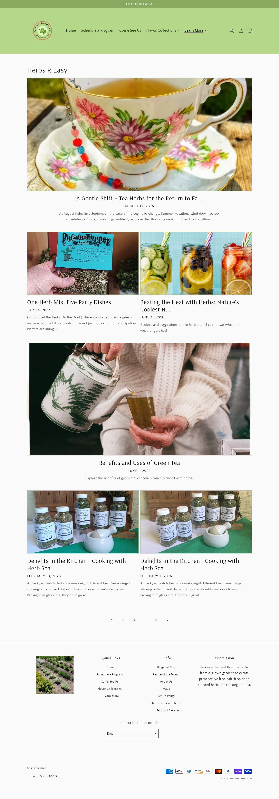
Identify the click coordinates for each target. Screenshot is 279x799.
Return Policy (166, 696)
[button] (163, 31)
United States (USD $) (44, 776)
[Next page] (167, 620)
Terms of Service (168, 710)
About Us (166, 681)
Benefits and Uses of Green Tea (139, 462)
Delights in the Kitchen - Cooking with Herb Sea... (76, 564)
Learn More (111, 696)
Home (110, 667)
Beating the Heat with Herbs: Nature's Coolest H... (189, 305)
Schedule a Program (109, 674)
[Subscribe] (154, 734)
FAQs (166, 689)
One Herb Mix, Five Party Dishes (69, 302)
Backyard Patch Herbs (241, 779)
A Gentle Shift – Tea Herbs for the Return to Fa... (139, 198)
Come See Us (110, 681)
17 (156, 620)
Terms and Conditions (166, 703)
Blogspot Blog (166, 667)
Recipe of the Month (166, 674)
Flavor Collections (110, 689)
